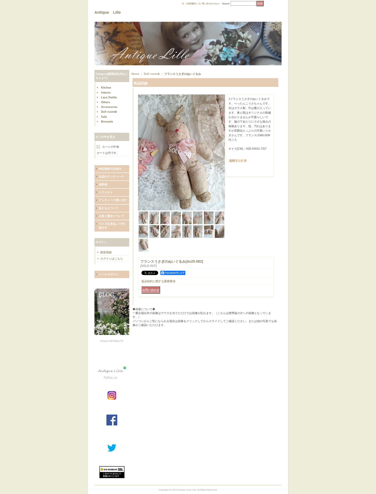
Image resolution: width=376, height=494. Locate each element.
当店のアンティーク (111, 176)
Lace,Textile (109, 97)
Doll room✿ (109, 111)
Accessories (109, 107)
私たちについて (109, 208)
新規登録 (106, 252)
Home (135, 74)
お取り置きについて (111, 216)
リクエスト (106, 192)
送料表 (103, 184)
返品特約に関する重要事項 (158, 281)
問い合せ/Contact (210, 3)
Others (105, 102)
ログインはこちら (111, 258)
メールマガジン (109, 274)
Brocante (107, 121)
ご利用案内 (190, 3)
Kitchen (106, 87)
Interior (106, 92)
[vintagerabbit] (181, 209)
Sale (104, 116)
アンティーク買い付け (113, 200)
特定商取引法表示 (110, 168)
